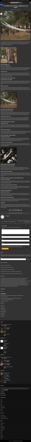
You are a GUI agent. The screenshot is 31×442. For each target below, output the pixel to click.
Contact (2, 401)
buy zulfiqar (26, 278)
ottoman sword (19, 282)
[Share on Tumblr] (20, 210)
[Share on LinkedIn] (18, 210)
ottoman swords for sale (8, 283)
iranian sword (20, 279)
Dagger (2, 430)
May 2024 (2, 316)
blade (10, 278)
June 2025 (2, 305)
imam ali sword (16, 279)
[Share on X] (12, 210)
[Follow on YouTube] (7, 390)
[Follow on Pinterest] (5, 390)
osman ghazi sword (11, 282)
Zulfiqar (7, 66)
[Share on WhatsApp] (9, 210)
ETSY (1, 438)
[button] (1, 3)
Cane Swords (2, 429)
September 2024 (3, 311)
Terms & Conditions (3, 416)
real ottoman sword (18, 283)
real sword (27, 283)
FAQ (1, 404)
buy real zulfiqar (18, 278)
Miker (1, 265)
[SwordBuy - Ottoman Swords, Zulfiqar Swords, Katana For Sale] (15, 2)
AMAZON (2, 436)
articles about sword (3, 278)
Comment (3, 228)
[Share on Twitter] (14, 210)
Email (2, 239)
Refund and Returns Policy (4, 418)
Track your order (3, 407)
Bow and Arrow (3, 427)
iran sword (24, 279)
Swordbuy (19, 9)
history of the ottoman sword (8, 279)
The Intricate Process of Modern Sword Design (8, 221)
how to (13, 279)
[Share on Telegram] (21, 210)
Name (2, 235)
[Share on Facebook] (11, 210)
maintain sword (6, 282)
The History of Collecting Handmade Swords (7, 299)
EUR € (2, 6)
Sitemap (2, 410)
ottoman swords (3, 283)
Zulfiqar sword (4, 41)
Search (1, 257)
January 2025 (2, 308)
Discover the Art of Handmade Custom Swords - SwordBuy (9, 273)
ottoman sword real (24, 282)
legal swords (2, 282)
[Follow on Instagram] (4, 390)
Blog (1, 433)
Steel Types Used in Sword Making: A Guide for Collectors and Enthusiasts (11, 298)
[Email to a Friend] (15, 210)
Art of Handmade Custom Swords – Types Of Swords (8, 271)
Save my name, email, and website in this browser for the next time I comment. (12, 246)
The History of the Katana (6, 265)
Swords (2, 424)
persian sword (13, 283)
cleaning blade (2, 279)
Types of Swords (18, 271)
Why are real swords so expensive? (9, 269)
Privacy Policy (2, 415)
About (1, 432)
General (2, 291)
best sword (7, 278)
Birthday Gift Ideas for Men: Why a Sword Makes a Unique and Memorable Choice (12, 295)
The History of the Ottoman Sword (8, 267)
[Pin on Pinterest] (17, 210)
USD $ (2, 4)
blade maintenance (14, 278)
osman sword (15, 282)
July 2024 (2, 314)
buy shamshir (22, 278)
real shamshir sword (23, 283)
